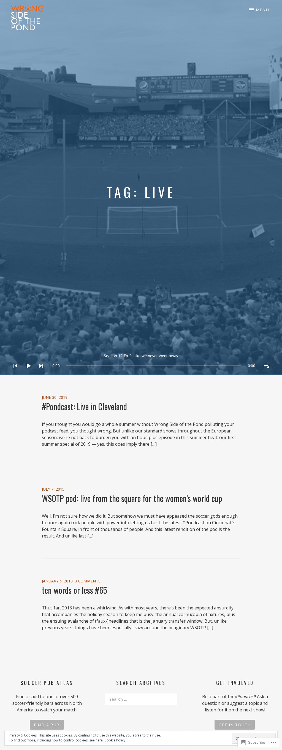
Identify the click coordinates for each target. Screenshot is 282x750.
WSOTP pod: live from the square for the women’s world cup (132, 498)
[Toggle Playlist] (265, 373)
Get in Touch (235, 724)
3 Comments (88, 581)
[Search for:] (141, 699)
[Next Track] (39, 373)
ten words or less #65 (74, 590)
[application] (141, 361)
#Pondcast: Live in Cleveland (84, 406)
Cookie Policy (114, 740)
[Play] (26, 373)
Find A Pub (47, 724)
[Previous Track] (14, 373)
